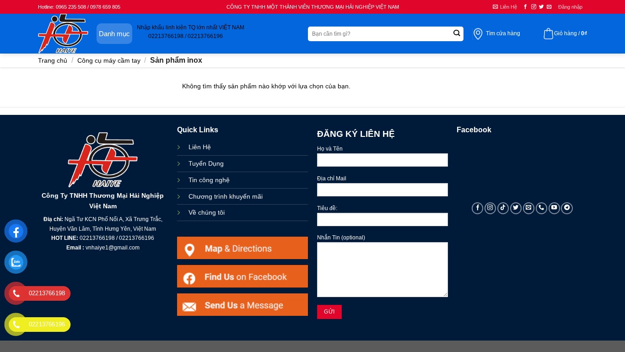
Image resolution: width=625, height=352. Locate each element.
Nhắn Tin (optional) (341, 237)
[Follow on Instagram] (533, 7)
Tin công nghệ (209, 180)
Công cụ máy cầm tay (108, 60)
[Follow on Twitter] (541, 7)
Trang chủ (52, 60)
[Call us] (542, 208)
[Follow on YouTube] (554, 208)
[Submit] (456, 34)
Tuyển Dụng (206, 163)
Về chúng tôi (207, 212)
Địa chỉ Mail (331, 178)
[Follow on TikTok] (503, 208)
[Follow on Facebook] (525, 7)
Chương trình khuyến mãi (226, 196)
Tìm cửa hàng (503, 33)
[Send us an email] (549, 7)
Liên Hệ (200, 147)
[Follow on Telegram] (567, 208)
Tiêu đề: (327, 208)
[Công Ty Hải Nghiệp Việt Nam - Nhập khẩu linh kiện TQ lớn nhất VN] (63, 34)
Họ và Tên (330, 149)
